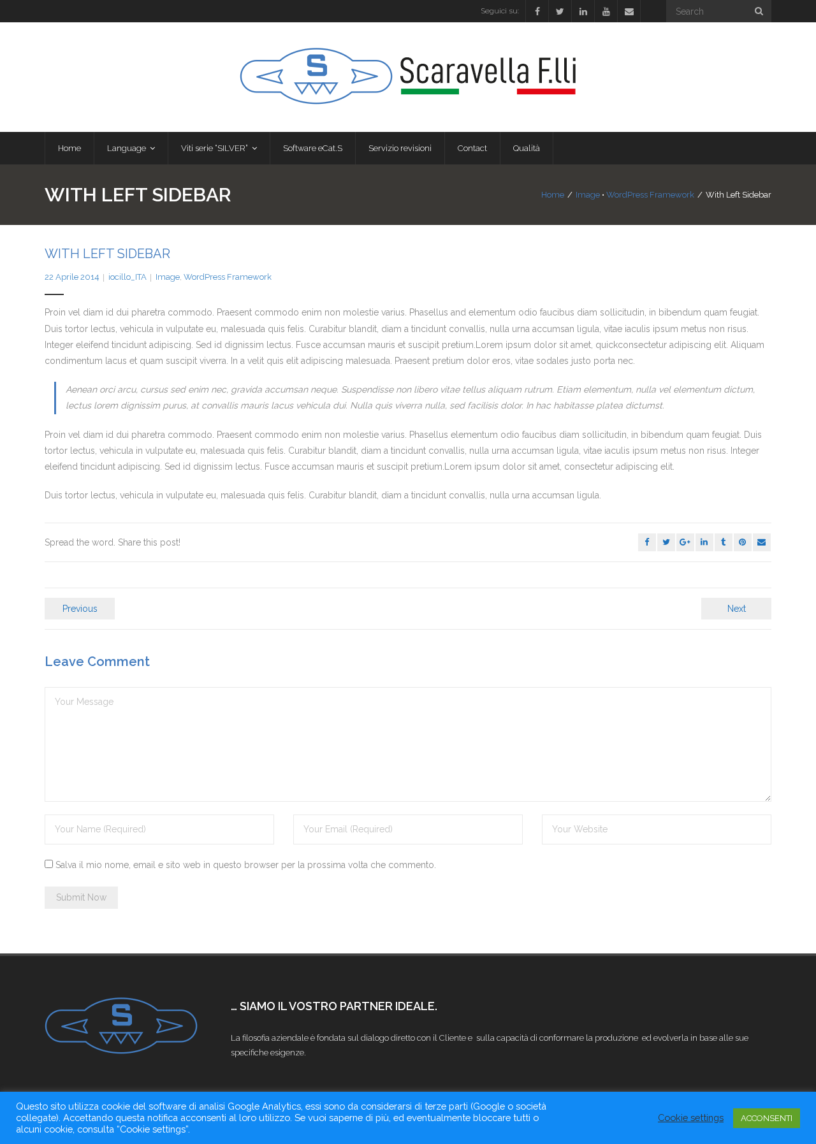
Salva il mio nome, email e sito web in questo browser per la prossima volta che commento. (245, 865)
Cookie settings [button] (691, 1117)
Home (552, 194)
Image (588, 194)
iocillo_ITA (127, 277)
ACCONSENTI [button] (766, 1118)
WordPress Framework (650, 194)
